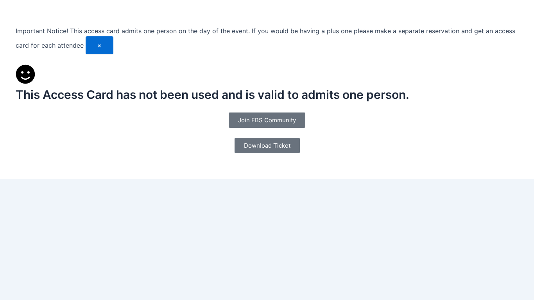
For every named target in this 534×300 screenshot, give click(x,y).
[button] (267, 145)
